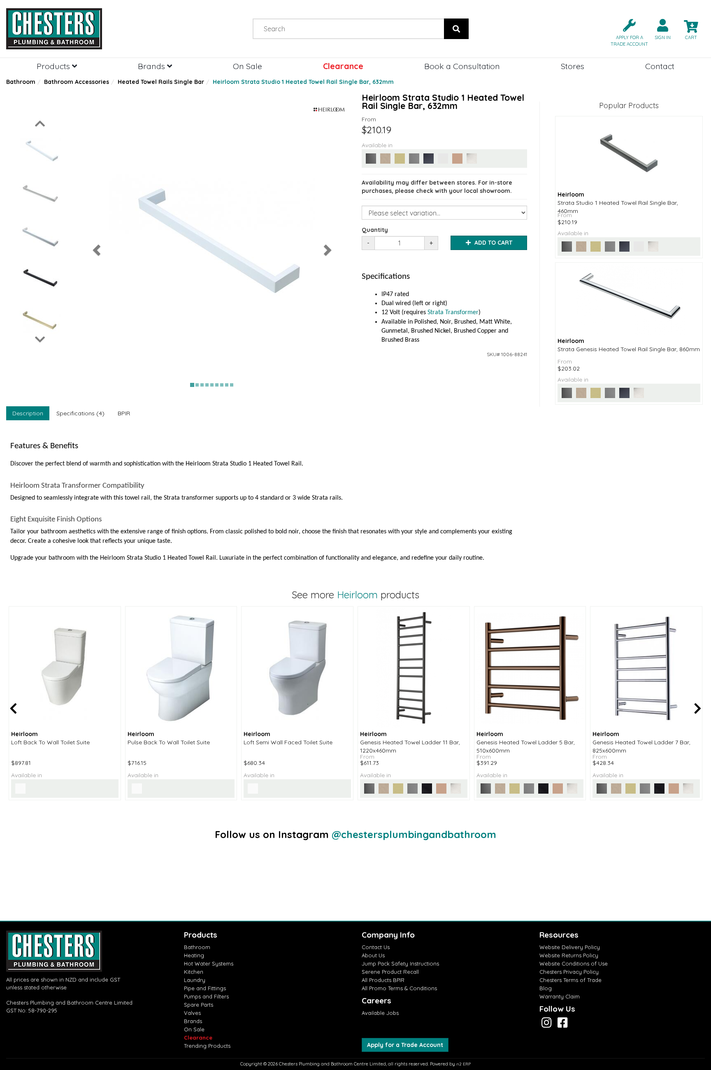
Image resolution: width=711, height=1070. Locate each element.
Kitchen (193, 971)
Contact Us (376, 947)
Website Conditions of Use (573, 963)
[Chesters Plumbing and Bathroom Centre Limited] (89, 28)
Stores (572, 66)
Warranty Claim (559, 996)
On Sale (247, 66)
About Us (373, 955)
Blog (545, 988)
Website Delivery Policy (569, 947)
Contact (659, 66)
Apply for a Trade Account (405, 1045)
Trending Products (207, 1045)
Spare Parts (198, 1004)
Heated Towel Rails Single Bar (161, 82)
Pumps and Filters (206, 996)
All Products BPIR (383, 980)
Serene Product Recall (390, 971)
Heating (194, 955)
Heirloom (357, 594)
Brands (152, 66)
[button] (626, 31)
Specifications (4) (80, 413)
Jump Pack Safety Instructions (400, 963)
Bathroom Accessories (76, 82)
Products (54, 66)
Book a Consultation (462, 66)
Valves (192, 1013)
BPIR (124, 413)
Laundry (194, 980)
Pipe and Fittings (205, 988)
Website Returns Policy (568, 955)
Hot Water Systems (208, 963)
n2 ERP (463, 1064)
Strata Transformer (453, 312)
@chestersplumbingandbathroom (414, 834)
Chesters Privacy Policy (569, 971)
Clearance (343, 66)
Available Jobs (380, 1013)
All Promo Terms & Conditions (399, 988)
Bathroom (20, 82)
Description (27, 413)
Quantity (375, 230)
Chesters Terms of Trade (570, 980)
